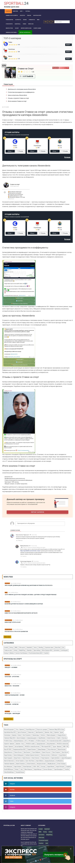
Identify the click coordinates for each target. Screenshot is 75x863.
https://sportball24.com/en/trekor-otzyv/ (30, 550)
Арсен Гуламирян (21, 738)
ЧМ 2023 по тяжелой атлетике (32, 746)
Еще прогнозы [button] (8, 719)
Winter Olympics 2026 (47, 650)
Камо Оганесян (35, 758)
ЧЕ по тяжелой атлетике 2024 (54, 740)
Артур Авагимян (51, 743)
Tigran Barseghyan (58, 769)
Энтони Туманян (20, 760)
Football (7, 583)
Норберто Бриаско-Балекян (32, 755)
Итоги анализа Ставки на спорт (17, 101)
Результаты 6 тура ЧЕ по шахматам (16, 631)
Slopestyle (29, 650)
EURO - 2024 (36, 766)
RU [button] (49, 21)
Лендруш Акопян (61, 735)
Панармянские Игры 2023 (19, 749)
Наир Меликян (41, 738)
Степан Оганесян (31, 763)
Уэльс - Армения (20, 729)
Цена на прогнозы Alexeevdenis (17, 95)
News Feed (57, 647)
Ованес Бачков (18, 752)
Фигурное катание (41, 763)
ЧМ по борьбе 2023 (46, 746)
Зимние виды (36, 735)
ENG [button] (46, 21)
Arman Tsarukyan (61, 763)
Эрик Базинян (27, 752)
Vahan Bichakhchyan (9, 772)
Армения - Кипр (48, 732)
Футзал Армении (19, 746)
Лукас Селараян (56, 752)
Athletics (12, 653)
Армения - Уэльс (20, 743)
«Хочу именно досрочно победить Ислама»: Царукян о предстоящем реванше (30, 594)
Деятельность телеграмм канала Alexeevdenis (22, 89)
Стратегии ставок (49, 647)
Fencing (6, 653)
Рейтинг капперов (37, 512)
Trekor (10, 42)
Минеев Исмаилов (18, 740)
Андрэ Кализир (8, 755)
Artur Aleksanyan (8, 766)
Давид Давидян (42, 749)
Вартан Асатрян (62, 749)
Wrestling (41, 647)
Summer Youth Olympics (21, 653)
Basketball (29, 647)
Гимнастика (31, 732)
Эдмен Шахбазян (55, 758)
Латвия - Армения (8, 746)
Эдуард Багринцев (49, 760)
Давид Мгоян (66, 740)
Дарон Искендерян (66, 758)
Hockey (15, 650)
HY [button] (52, 21)
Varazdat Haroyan (20, 772)
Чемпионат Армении (9, 763)
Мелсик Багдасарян (9, 729)
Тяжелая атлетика (45, 755)
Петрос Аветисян (52, 749)
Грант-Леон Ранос (30, 760)
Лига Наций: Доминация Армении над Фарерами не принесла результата (28, 585)
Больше (67, 157)
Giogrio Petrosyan (60, 766)
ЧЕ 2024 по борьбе (40, 740)
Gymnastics (56, 650)
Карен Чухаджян (8, 758)
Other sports (8, 620)
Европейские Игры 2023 (10, 732)
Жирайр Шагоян (51, 763)
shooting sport (64, 650)
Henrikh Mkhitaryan (8, 769)
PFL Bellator (31, 740)
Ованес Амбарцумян (19, 755)
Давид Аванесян (8, 752)
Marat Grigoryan (28, 769)
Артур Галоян (17, 758)
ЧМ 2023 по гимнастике (62, 743)
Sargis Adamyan (38, 769)
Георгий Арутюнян (30, 729)
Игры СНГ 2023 (7, 749)
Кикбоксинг (54, 755)
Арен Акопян (65, 752)
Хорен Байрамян (36, 752)
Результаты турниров (42, 729)
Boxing (11, 647)
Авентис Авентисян (9, 760)
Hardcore (43, 735)
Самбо (58, 738)
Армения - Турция (58, 732)
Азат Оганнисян (27, 735)
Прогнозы (64, 738)
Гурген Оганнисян (22, 732)
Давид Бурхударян (32, 738)
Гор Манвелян (59, 760)
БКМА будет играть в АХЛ (13, 622)
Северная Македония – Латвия (14, 695)
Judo (21, 769)
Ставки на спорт (8, 650)
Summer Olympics (48, 769)
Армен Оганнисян (20, 763)
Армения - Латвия (16, 735)
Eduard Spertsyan (27, 766)
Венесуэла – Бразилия (12, 686)
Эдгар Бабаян (62, 755)
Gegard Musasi (50, 766)
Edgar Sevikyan (17, 766)
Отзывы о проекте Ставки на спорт (18, 98)
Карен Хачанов (26, 758)
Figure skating (37, 650)
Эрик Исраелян (39, 732)
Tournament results (43, 840)
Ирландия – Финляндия (12, 713)
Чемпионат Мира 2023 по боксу (56, 729)
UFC (26, 740)
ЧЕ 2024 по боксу (8, 740)
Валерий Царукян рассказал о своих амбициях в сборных (24, 604)
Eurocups (43, 766)
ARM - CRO (65, 746)
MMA (6, 592)
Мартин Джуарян (51, 735)
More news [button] (7, 637)
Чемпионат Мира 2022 (9, 738)
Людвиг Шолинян (31, 749)
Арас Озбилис (39, 760)
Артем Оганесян (51, 738)
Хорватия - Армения (9, 743)
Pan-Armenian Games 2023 (35, 653)
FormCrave (11, 49)
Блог (63, 647)
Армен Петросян (46, 752)
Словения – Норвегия (11, 704)
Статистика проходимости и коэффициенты (21, 92)
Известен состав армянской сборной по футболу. (21, 613)
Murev (10, 56)
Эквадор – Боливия (11, 667)
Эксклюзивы (7, 735)
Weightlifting (22, 650)
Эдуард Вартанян (41, 743)
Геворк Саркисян (45, 758)
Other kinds (41, 837)
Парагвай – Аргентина (12, 676)
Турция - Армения (57, 746)
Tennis (35, 647)
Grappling (68, 766)
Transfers (46, 653)
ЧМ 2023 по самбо (30, 743)
